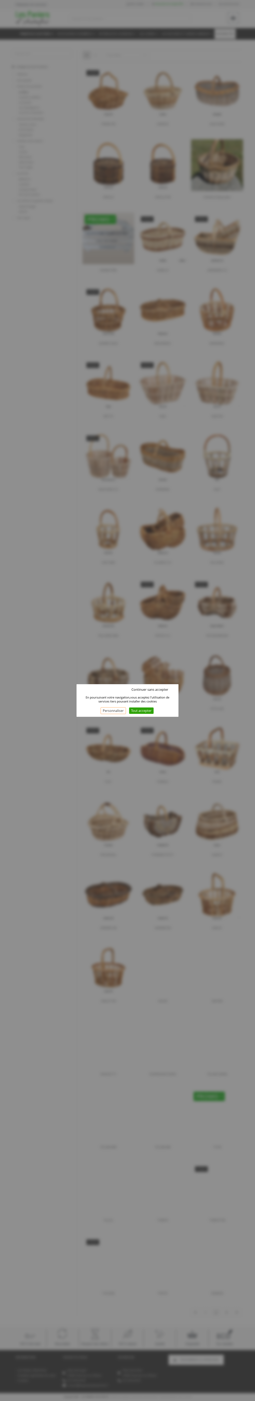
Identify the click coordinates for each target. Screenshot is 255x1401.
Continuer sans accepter (149, 689)
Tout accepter (141, 710)
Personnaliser (113, 710)
